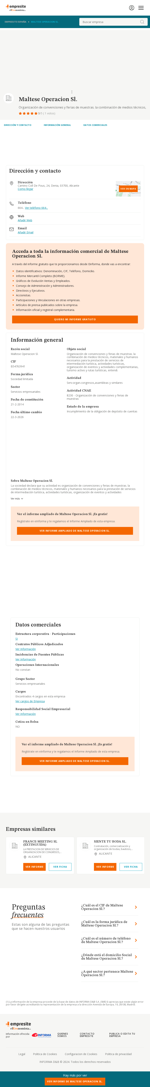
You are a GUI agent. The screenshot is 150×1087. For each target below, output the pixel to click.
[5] (36, 113)
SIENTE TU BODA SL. (110, 841)
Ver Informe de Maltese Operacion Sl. (75, 1081)
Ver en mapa (128, 188)
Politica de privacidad (118, 1054)
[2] (25, 113)
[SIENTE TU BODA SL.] (85, 845)
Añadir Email (25, 232)
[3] (28, 113)
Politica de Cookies (45, 1054)
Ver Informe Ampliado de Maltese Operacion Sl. (75, 530)
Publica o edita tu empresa (122, 1035)
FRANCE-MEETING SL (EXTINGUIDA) (40, 843)
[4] (32, 113)
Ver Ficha (60, 866)
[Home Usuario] (132, 8)
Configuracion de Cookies (81, 1054)
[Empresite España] (17, 8)
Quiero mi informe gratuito (75, 319)
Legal (21, 1054)
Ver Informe (35, 866)
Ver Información (25, 649)
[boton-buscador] (142, 22)
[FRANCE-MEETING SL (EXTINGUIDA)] (14, 845)
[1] (21, 113)
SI (16, 639)
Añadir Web (25, 220)
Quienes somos (62, 1035)
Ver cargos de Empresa (30, 701)
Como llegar (25, 189)
